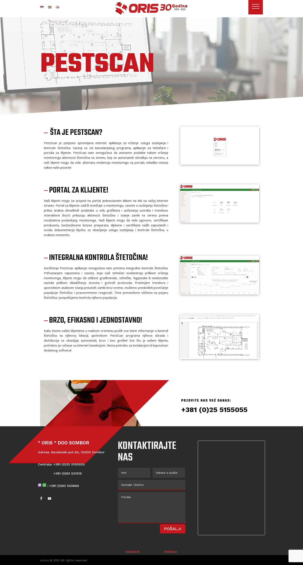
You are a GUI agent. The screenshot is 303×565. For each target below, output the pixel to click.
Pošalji (172, 528)
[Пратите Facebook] (41, 498)
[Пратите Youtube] (49, 498)
